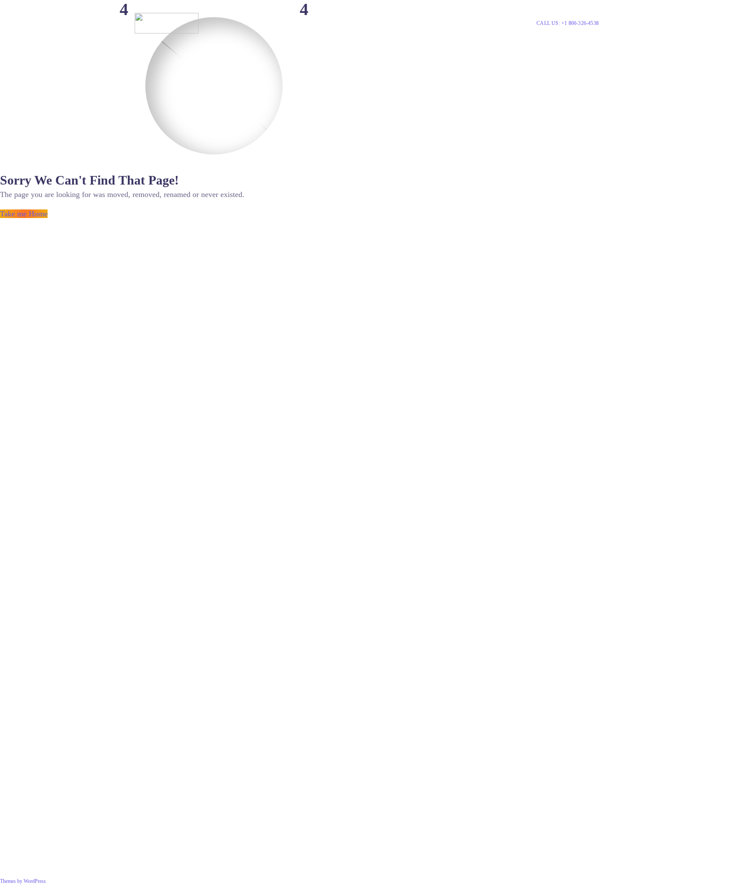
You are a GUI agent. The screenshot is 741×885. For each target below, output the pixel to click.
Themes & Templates (419, 23)
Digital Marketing (351, 23)
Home (259, 23)
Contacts (475, 23)
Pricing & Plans (297, 23)
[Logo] (167, 23)
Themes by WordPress (23, 881)
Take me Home (24, 213)
